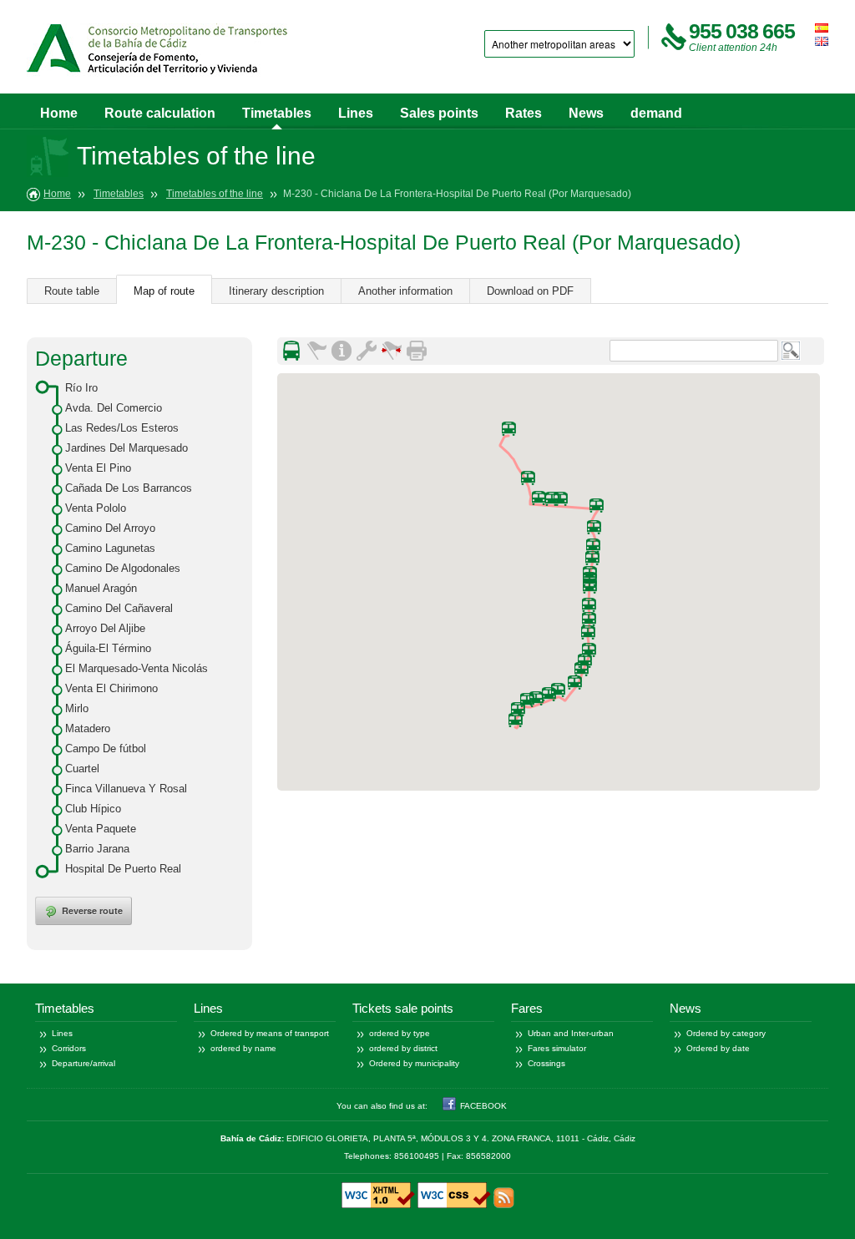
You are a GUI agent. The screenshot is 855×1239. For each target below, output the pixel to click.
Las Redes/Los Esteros (122, 428)
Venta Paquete (100, 828)
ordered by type (399, 1033)
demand (656, 113)
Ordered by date (718, 1048)
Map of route (164, 291)
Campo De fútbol (105, 748)
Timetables (276, 113)
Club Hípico (93, 808)
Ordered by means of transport (269, 1033)
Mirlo (77, 708)
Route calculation (159, 113)
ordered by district (403, 1048)
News (586, 113)
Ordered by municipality (414, 1063)
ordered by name (243, 1048)
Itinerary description (276, 291)
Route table (71, 291)
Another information (405, 291)
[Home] (157, 52)
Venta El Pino (98, 468)
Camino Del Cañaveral (119, 608)
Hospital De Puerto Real (123, 868)
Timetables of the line (214, 194)
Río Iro (81, 388)
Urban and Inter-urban (571, 1033)
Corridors (69, 1048)
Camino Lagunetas (110, 548)
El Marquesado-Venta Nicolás (136, 668)
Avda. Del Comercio (113, 408)
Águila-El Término (108, 648)
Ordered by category (726, 1033)
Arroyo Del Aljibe (105, 628)
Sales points (439, 113)
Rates (523, 113)
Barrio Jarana (97, 848)
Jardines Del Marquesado (126, 448)
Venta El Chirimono (111, 688)
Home (59, 113)
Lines (355, 113)
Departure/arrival (83, 1063)
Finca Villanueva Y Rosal (126, 788)
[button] (574, 682)
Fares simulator (557, 1048)
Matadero (87, 728)
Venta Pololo (95, 508)
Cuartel (82, 768)
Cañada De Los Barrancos (128, 488)
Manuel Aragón (101, 588)
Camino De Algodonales (122, 568)
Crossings (546, 1063)
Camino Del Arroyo (110, 528)
